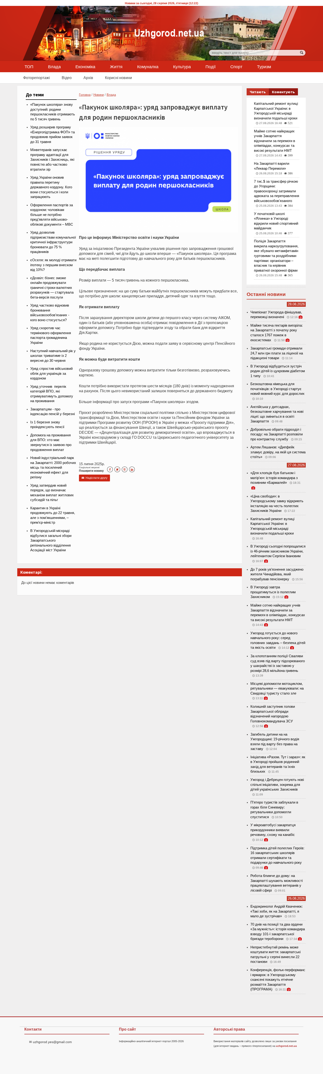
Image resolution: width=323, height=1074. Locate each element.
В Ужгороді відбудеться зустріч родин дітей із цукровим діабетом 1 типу (277, 371)
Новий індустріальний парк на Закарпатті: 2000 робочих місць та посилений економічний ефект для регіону (53, 467)
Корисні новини (118, 77)
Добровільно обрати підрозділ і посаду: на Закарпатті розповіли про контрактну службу (276, 434)
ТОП (29, 66)
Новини (98, 95)
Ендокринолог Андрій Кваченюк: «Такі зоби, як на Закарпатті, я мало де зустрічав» (276, 911)
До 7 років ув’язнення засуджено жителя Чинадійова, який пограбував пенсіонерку (276, 574)
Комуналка (147, 66)
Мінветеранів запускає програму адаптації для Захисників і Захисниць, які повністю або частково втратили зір (52, 159)
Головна (85, 95)
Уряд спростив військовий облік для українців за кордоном (51, 373)
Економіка (85, 66)
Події (210, 66)
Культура (182, 66)
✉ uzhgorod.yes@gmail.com (50, 1042)
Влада (54, 66)
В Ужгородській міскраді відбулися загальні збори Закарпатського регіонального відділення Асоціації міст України (50, 540)
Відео (67, 77)
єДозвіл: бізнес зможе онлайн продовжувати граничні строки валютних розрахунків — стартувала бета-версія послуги (52, 287)
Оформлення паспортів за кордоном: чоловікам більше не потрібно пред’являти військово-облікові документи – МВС (51, 214)
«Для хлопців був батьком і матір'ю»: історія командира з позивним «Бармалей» (274, 477)
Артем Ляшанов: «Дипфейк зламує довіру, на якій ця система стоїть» (278, 452)
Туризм (264, 66)
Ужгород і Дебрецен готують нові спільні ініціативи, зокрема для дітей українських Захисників (277, 784)
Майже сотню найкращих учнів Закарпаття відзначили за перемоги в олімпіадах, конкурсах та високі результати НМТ (274, 140)
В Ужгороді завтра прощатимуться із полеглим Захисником (273, 592)
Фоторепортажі (36, 77)
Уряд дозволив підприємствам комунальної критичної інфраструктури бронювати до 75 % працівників (53, 242)
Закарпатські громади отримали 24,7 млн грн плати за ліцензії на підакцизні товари (276, 353)
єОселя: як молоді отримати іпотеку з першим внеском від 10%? (53, 265)
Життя (116, 66)
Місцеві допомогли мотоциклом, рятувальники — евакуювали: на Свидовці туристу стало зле (277, 688)
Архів (88, 77)
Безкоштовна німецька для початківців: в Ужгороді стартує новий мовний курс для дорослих (277, 389)
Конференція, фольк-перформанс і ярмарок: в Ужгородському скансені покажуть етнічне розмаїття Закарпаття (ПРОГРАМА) (277, 979)
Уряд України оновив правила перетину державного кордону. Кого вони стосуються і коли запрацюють (51, 187)
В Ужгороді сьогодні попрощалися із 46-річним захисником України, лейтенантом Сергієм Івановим (278, 551)
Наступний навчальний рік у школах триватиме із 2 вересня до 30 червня (53, 355)
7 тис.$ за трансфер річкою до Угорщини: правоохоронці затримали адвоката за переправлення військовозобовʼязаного (276, 191)
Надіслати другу (94, 478)
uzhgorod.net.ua (286, 1046)
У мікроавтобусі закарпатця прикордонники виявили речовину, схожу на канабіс (273, 830)
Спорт (236, 66)
